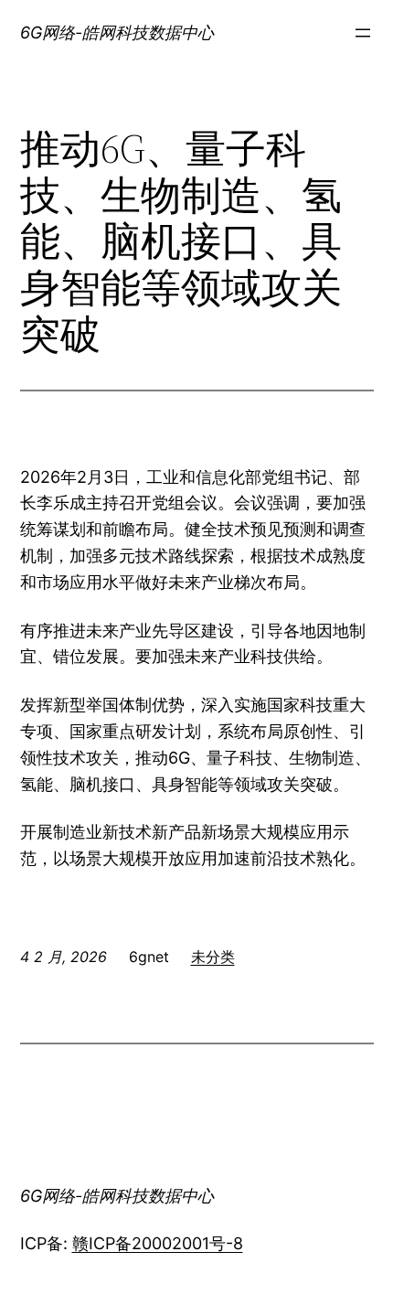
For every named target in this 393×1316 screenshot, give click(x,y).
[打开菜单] (363, 33)
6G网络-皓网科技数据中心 (117, 32)
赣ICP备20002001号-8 (157, 1243)
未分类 (213, 956)
